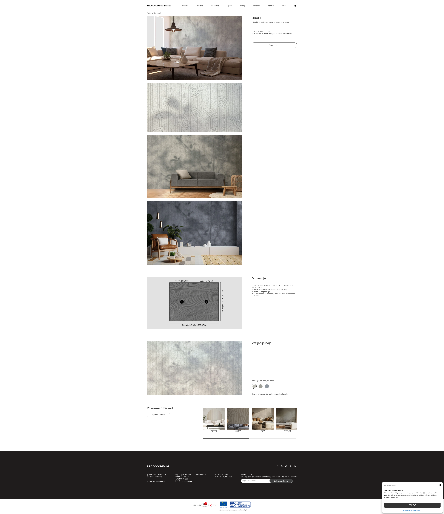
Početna (185, 6)
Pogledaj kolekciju (158, 415)
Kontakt (271, 6)
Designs (199, 6)
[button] (439, 485)
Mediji (242, 6)
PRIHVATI (412, 505)
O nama (256, 6)
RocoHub (215, 6)
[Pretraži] (295, 6)
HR (283, 6)
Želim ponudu (274, 45)
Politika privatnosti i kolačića (411, 510)
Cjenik (229, 6)
